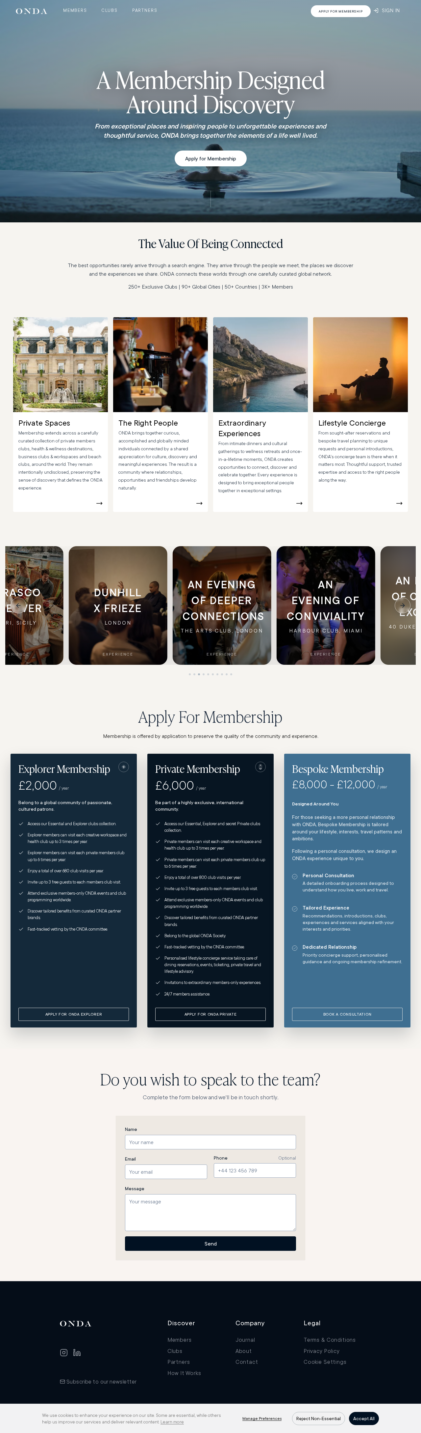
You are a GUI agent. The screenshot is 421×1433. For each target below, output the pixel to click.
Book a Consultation (347, 1014)
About (243, 1350)
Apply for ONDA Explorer (73, 1014)
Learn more (172, 1422)
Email (130, 1159)
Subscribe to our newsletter (101, 1381)
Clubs (110, 10)
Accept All (364, 1418)
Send (211, 1243)
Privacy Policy (322, 1350)
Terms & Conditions (330, 1339)
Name (131, 1129)
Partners (145, 10)
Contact (246, 1361)
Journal (245, 1339)
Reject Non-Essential (318, 1418)
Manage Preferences (262, 1418)
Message (134, 1189)
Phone (221, 1158)
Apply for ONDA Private (211, 1014)
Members (75, 10)
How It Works (184, 1372)
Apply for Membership (210, 158)
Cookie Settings (325, 1361)
